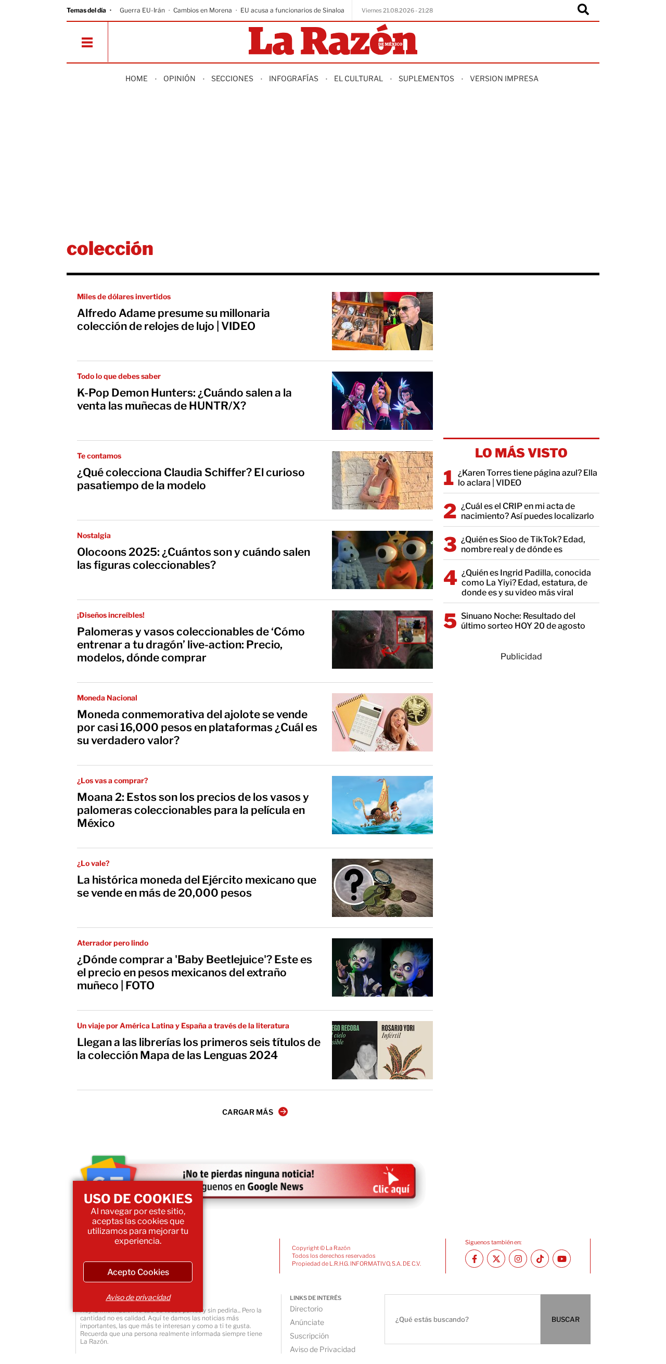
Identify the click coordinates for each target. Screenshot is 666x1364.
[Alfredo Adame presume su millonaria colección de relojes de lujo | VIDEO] (382, 321)
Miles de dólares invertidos (124, 296)
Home (136, 78)
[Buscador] (583, 10)
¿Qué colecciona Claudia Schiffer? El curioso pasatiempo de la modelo (191, 479)
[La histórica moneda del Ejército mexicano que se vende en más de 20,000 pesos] (382, 888)
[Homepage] (333, 40)
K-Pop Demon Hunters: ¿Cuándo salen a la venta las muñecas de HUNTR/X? (184, 399)
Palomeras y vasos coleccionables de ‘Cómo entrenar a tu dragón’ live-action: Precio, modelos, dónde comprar (191, 644)
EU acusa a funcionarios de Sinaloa (292, 10)
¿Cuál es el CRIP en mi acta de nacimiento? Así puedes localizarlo (527, 511)
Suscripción (309, 1335)
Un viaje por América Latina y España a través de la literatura (183, 1025)
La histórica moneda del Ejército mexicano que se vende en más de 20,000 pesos (196, 886)
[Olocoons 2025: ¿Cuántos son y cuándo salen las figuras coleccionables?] (382, 560)
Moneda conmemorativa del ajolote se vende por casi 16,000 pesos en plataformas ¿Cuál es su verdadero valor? (197, 727)
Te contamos (99, 455)
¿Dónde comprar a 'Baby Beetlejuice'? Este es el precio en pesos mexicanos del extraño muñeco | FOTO (194, 972)
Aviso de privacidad (138, 1297)
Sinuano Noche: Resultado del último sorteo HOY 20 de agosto (523, 621)
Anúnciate (307, 1322)
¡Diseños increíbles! (111, 614)
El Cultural (358, 78)
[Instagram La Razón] (518, 1259)
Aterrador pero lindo (112, 942)
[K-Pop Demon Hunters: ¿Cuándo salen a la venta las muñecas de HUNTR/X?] (382, 401)
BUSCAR (566, 1319)
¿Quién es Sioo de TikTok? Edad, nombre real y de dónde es (523, 544)
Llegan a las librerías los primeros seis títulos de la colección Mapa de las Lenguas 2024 (199, 1049)
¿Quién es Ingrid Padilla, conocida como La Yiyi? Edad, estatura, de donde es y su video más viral (526, 582)
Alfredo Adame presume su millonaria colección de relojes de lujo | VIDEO (173, 320)
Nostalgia (94, 535)
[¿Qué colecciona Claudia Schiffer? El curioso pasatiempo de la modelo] (382, 480)
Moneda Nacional (107, 697)
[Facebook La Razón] (474, 1259)
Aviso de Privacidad (322, 1349)
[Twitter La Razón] (496, 1259)
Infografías (293, 78)
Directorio (306, 1308)
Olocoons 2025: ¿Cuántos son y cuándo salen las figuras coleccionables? (193, 558)
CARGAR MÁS (247, 1111)
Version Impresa (504, 78)
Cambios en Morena (202, 10)
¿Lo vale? (93, 863)
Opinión (179, 78)
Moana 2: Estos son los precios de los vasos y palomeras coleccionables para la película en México (193, 810)
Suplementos (426, 78)
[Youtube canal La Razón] (562, 1259)
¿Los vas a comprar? (112, 780)
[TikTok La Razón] (540, 1259)
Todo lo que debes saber (119, 376)
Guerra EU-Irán (142, 10)
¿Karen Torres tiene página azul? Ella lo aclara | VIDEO (527, 478)
